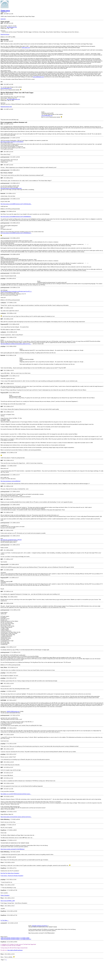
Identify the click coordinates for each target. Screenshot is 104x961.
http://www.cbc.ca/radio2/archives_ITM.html (11, 539)
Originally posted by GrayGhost (40, 925)
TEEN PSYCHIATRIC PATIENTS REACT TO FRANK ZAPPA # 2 (16, 939)
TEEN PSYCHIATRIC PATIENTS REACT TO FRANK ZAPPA (15, 937)
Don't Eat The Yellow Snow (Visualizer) (10, 873)
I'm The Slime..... (5, 920)
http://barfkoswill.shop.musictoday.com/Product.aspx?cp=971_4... (16, 291)
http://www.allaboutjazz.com (13, 99)
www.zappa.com (26, 47)
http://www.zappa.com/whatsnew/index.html (11, 188)
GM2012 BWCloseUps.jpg (13, 711)
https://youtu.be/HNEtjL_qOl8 (8, 900)
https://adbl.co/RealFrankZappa (15, 950)
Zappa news (5, 11)
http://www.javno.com (12, 27)
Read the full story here (6, 106)
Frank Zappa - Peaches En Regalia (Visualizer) (12, 875)
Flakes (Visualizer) (5, 895)
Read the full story (5, 34)
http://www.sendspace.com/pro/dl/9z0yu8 (10, 481)
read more (3, 18)
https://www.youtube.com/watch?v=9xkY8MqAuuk (12, 849)
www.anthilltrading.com (38, 76)
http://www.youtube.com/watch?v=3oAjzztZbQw (12, 141)
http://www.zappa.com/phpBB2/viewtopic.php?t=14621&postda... (16, 204)
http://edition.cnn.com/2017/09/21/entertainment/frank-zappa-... (16, 793)
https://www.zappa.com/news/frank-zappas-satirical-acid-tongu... (16, 816)
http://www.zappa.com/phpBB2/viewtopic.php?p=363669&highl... (16, 216)
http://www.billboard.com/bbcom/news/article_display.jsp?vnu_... (16, 343)
